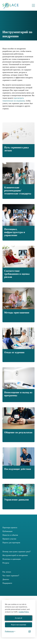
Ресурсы (5, 563)
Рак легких (6, 572)
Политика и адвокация (11, 559)
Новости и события (10, 535)
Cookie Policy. (24, 612)
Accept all (18, 618)
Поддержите (7, 583)
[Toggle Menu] (33, 5)
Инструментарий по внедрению (15, 555)
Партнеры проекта (9, 527)
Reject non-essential (18, 625)
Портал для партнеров (11, 542)
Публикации (7, 531)
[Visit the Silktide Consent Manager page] (29, 631)
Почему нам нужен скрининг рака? (16, 551)
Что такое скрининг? (10, 575)
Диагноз (5, 579)
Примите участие (9, 539)
